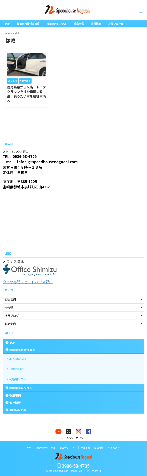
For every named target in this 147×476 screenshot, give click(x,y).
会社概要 (96, 23)
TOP (7, 23)
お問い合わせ (115, 23)
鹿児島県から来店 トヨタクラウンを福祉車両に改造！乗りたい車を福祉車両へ (26, 94)
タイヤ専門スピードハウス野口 (28, 281)
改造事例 (79, 23)
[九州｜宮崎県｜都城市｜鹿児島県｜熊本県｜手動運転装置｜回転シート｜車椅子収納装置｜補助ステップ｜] (67, 9)
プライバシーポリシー (73, 438)
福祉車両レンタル (57, 23)
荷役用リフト (18, 379)
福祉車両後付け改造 (28, 23)
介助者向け (16, 369)
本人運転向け (18, 359)
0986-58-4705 (75, 466)
